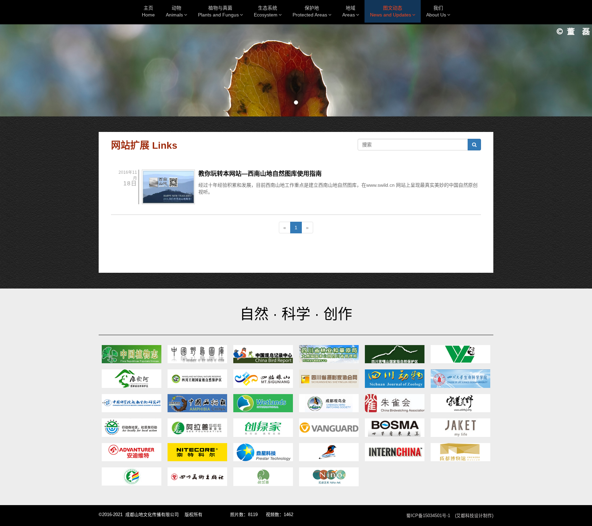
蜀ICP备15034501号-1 (428, 515)
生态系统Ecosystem (266, 11)
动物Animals (174, 11)
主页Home (148, 11)
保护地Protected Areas (310, 11)
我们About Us (436, 11)
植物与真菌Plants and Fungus (218, 11)
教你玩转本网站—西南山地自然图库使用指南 (260, 173)
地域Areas (349, 11)
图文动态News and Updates (390, 11)
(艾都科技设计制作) (474, 515)
